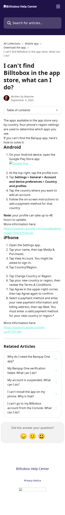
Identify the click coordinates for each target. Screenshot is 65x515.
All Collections (12, 43)
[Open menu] (58, 6)
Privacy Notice (32, 480)
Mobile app (32, 43)
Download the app (15, 47)
